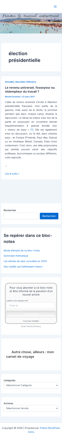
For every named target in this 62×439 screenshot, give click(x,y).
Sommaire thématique (16, 255)
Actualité (9, 82)
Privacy (37, 326)
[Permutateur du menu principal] (55, 6)
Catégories (10, 380)
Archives (8, 403)
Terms (29, 326)
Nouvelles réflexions (25, 82)
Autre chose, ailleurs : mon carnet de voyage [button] (30, 354)
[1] (31, 129)
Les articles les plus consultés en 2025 (25, 261)
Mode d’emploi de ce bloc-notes (22, 250)
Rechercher (10, 210)
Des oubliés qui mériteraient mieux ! (23, 266)
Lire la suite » (12, 173)
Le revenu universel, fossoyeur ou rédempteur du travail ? (30, 89)
